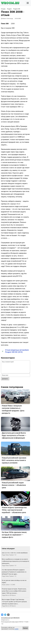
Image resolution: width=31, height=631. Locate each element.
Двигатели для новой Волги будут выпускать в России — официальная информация (14, 435)
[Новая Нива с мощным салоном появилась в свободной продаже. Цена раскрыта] (15, 396)
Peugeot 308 (16, 9)
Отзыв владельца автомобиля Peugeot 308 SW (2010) (17, 351)
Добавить (5, 379)
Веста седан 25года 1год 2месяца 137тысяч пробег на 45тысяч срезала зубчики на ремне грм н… (14, 602)
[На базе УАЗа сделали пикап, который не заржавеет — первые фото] (15, 523)
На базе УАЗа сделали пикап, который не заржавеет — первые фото (14, 534)
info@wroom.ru (5, 620)
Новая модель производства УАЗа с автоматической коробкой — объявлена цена (14, 509)
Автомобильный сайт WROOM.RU (10, 618)
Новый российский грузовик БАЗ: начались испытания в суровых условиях (14, 460)
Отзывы (3, 9)
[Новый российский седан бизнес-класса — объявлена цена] (15, 473)
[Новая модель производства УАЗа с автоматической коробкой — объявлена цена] (15, 498)
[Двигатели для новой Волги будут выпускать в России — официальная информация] (15, 424)
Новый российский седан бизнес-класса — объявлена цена (14, 485)
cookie (16, 629)
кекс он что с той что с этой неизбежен (15, 553)
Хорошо (25, 628)
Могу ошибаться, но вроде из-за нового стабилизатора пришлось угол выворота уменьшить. (15, 561)
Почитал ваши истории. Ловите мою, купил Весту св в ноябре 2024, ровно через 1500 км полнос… (14, 591)
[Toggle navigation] (27, 3)
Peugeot (9, 9)
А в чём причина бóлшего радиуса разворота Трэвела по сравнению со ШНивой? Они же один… (14, 572)
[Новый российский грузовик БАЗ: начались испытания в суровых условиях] (15, 449)
